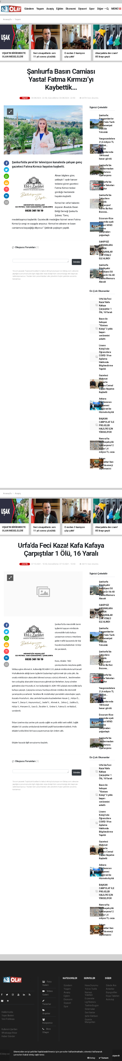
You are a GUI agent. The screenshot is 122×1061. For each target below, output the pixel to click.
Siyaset (82, 8)
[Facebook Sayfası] (3, 994)
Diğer (100, 8)
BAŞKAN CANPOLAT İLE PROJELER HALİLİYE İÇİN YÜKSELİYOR (106, 425)
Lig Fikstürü (90, 1002)
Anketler (110, 989)
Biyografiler (111, 992)
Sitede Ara (111, 985)
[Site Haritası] (3, 1001)
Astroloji (110, 999)
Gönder (76, 262)
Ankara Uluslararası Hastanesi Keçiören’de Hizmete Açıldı (106, 405)
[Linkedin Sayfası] (25, 994)
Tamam (104, 1058)
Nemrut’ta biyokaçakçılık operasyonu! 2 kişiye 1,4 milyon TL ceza (107, 445)
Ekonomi (71, 8)
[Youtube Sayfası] (19, 994)
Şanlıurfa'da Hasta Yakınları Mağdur (106, 185)
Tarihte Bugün (92, 1005)
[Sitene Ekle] (9, 1001)
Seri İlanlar (90, 1012)
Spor (92, 8)
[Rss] (31, 994)
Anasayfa (7, 19)
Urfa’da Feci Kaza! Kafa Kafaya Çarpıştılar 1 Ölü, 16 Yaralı (105, 306)
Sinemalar (90, 1009)
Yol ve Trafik (91, 989)
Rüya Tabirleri (112, 996)
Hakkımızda (7, 1012)
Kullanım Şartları (9, 1029)
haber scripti (6, 1057)
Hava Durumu (91, 985)
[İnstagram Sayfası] (14, 994)
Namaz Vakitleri (89, 993)
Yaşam (40, 8)
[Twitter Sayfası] (8, 994)
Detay (92, 1058)
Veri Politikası (8, 1019)
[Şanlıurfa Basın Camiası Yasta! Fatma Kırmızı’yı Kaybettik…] (43, 129)
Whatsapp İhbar (9, 1032)
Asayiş (50, 8)
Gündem (29, 8)
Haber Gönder (8, 1036)
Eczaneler (90, 998)
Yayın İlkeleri (8, 1015)
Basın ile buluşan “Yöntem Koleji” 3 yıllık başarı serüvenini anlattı (106, 329)
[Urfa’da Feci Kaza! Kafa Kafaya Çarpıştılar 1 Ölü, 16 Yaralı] (43, 593)
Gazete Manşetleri (90, 1020)
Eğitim (59, 8)
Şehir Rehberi (91, 1016)
